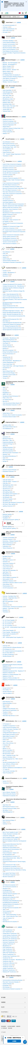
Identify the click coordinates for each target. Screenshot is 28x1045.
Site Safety (5, 810)
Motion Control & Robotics (9, 49)
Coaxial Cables (6, 93)
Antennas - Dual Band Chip (9, 596)
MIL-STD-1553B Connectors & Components (13, 204)
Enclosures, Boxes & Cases (9, 416)
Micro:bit (5, 401)
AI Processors (6, 724)
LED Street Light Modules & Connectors (12, 502)
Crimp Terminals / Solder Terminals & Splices (13, 180)
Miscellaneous (6, 211)
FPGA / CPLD (6, 397)
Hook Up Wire (6, 97)
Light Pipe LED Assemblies (9, 570)
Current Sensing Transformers (10, 935)
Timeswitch (5, 376)
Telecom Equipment (7, 548)
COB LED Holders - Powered (10, 481)
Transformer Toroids (7, 966)
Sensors (5, 781)
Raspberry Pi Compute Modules (10, 674)
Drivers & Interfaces (7, 738)
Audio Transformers (7, 930)
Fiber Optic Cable (7, 95)
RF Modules (5, 985)
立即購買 (14, 1041)
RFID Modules (6, 987)
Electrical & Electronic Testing (10, 839)
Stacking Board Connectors (9, 238)
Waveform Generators (8, 876)
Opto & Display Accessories (9, 577)
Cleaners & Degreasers (8, 124)
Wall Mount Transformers (9, 970)
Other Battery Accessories (9, 78)
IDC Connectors (6, 198)
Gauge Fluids (6, 126)
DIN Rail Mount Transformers (10, 937)
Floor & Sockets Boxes (8, 353)
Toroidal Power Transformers (10, 956)
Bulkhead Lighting (7, 514)
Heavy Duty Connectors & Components (12, 193)
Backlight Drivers (7, 556)
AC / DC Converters (7, 622)
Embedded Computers (8, 471)
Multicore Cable (6, 100)
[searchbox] (12, 17)
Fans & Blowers (6, 251)
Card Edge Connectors (8, 169)
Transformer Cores (7, 965)
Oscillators (5, 274)
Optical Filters (6, 575)
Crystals (5, 270)
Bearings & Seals (7, 438)
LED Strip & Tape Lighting (9, 504)
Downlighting (6, 516)
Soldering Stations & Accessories (11, 904)
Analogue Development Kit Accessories (12, 284)
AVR (4, 389)
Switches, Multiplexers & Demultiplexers (12, 767)
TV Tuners (5, 769)
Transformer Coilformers (8, 963)
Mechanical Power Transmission (10, 452)
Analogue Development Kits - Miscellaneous (13, 286)
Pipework (5, 454)
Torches (5, 378)
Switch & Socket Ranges (9, 373)
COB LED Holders (7, 479)
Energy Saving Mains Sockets (10, 352)
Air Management (7, 890)
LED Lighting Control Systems (10, 493)
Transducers (6, 783)
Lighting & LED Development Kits (11, 319)
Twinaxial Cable (6, 111)
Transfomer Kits (6, 958)
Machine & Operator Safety (9, 47)
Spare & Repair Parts (8, 371)
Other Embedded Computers (10, 404)
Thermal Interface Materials (9, 260)
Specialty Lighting (7, 526)
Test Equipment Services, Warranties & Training (14, 870)
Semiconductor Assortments (10, 710)
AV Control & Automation (9, 25)
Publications (6, 546)
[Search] (25, 17)
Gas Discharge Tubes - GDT (9, 147)
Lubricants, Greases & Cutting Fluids (11, 128)
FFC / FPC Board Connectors (10, 190)
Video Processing (7, 772)
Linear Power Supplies (8, 630)
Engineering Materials (8, 442)
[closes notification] (26, 2)
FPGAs (4, 739)
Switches (5, 823)
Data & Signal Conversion (9, 734)
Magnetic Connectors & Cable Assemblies (13, 205)
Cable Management (7, 92)
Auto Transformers (7, 931)
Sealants (5, 133)
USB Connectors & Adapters (10, 243)
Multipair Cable (6, 102)
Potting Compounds (7, 131)
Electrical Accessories (8, 350)
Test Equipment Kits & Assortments (11, 868)
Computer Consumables (8, 537)
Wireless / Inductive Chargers (10, 82)
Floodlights (5, 517)
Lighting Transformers (8, 944)
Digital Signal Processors (9, 736)
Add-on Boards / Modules (9, 792)
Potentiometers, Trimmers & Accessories (12, 606)
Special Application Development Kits (12, 329)
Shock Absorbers (7, 459)
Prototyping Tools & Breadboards (11, 900)
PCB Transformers (7, 947)
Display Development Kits (9, 305)
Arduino (4, 391)
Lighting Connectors (8, 506)
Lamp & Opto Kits (7, 567)
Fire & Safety (6, 689)
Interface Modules (7, 983)
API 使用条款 (4, 1028)
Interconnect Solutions (8, 563)
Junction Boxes (6, 359)
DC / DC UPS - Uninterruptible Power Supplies (14, 627)
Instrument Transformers (9, 942)
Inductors (5, 605)
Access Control (6, 688)
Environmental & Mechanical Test (11, 844)
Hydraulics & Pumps (7, 449)
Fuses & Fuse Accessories (9, 145)
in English (3, 1032)
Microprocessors (7, 753)
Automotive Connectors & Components (12, 166)
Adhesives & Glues (7, 119)
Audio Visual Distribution (9, 28)
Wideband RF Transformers (9, 971)
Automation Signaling (8, 40)
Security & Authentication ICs (10, 762)
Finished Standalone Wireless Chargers (12, 76)
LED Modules (6, 497)
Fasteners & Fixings (7, 444)
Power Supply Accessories (9, 634)
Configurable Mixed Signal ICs (10, 732)
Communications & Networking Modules (12, 980)
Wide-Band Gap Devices (9, 715)
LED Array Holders (7, 486)
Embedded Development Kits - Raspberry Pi (13, 671)
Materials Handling (7, 895)
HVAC (4, 253)
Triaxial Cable (6, 109)
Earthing (5, 348)
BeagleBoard (6, 392)
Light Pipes (5, 572)
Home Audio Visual (7, 30)
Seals (4, 457)
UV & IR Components (8, 587)
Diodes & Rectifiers (7, 703)
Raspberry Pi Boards (8, 672)
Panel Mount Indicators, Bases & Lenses (12, 582)
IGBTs (4, 707)
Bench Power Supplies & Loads (10, 832)
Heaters (4, 257)
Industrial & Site (6, 357)
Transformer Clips (7, 961)
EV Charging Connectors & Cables (11, 186)
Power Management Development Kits (12, 322)
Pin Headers (6, 221)
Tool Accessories (7, 911)
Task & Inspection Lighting (9, 528)
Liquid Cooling (6, 258)
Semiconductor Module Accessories (11, 989)
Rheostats (5, 610)
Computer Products (7, 539)
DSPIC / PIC (6, 394)
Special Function (7, 765)
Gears (4, 445)
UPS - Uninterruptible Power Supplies (12, 637)
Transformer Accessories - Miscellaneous (13, 959)
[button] (2, 13)
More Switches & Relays (8, 820)
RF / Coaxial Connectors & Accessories (12, 229)
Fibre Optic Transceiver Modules (11, 982)
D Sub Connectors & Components (11, 183)
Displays (5, 558)
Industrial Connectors (8, 200)
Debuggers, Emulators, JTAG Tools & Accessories (15, 299)
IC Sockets (5, 197)
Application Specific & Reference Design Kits (13, 291)
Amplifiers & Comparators (9, 725)
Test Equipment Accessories (10, 866)
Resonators (5, 276)
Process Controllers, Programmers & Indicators (14, 53)
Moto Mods (5, 321)
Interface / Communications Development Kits (14, 316)
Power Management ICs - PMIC (10, 758)
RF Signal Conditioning (8, 654)
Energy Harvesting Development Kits (12, 312)
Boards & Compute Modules (9, 469)
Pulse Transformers (7, 949)
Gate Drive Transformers (9, 940)
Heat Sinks (5, 255)
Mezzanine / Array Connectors (10, 209)
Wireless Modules (7, 656)
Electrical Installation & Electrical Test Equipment (14, 841)
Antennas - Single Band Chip (10, 598)
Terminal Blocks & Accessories (10, 240)
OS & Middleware (7, 428)
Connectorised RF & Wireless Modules (12, 647)
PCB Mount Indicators (8, 580)
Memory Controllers (7, 750)
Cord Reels (5, 343)
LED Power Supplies (7, 499)
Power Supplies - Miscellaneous (10, 632)
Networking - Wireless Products (10, 541)
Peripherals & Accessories (9, 795)
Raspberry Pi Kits (7, 676)
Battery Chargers (7, 66)
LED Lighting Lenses (8, 495)
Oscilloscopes (6, 851)
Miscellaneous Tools (7, 899)
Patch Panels (6, 218)
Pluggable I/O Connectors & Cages (11, 226)
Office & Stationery (7, 544)
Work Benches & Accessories (10, 921)
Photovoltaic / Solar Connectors (10, 219)
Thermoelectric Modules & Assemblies (12, 262)
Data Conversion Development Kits (11, 297)
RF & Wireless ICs (7, 649)
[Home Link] (8, 13)
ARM (4, 387)
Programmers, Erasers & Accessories (12, 324)
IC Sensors (5, 745)
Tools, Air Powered (7, 918)
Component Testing (7, 835)
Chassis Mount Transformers (10, 933)
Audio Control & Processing (9, 727)
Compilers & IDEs (7, 425)
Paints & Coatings (7, 130)
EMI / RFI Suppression (8, 601)
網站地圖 (10, 1028)
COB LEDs (5, 483)
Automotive (5, 437)
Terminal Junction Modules (9, 241)
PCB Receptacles (7, 216)
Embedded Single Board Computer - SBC (13, 310)
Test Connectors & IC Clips (9, 864)
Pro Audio (5, 32)
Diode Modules (6, 701)
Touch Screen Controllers (9, 771)
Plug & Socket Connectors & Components (13, 223)
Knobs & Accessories (8, 451)
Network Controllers (7, 757)
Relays (4, 822)
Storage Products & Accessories (10, 907)
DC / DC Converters (7, 625)
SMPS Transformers (7, 951)
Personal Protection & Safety (10, 808)
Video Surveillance (7, 693)
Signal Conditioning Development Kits (12, 328)
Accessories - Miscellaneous (10, 338)
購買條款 (18, 1026)
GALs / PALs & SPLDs (8, 743)
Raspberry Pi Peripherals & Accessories (12, 679)
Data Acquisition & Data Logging (11, 837)
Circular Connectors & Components (11, 171)
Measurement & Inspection (9, 897)
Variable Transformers (8, 968)
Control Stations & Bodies (9, 42)
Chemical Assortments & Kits (10, 123)
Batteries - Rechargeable (9, 64)
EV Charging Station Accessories (11, 75)
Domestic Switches (7, 346)
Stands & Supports (7, 906)
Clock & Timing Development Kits (11, 296)
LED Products (6, 565)
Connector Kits (6, 176)
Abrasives (5, 888)
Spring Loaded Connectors (9, 236)
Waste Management (8, 812)
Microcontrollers (7, 751)
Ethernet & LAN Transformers (10, 938)
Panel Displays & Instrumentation (11, 51)
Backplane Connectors (8, 167)
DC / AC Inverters (7, 623)
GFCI (4, 355)
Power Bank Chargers (8, 80)
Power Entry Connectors (8, 228)
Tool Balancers (6, 912)
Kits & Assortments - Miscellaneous (11, 360)
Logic (4, 746)
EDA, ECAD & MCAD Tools (9, 426)
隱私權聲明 (3, 1026)
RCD (4, 369)
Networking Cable (7, 104)
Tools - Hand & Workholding (9, 914)
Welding (5, 919)
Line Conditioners (7, 149)
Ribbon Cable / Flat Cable (9, 106)
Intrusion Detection (7, 691)
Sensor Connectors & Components (11, 234)
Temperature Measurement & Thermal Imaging (14, 861)
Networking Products (8, 542)
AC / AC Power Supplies (8, 620)
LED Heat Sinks (6, 490)
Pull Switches (6, 367)
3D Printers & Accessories (9, 885)
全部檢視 (19, 22)
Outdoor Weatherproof (8, 362)
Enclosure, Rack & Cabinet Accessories (12, 415)
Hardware (5, 561)
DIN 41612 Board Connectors (10, 184)
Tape (4, 909)
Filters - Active (6, 741)
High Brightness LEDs (8, 485)
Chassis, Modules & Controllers (10, 834)
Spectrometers (6, 859)
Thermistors (5, 155)
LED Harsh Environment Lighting (10, 519)
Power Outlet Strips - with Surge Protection (13, 366)
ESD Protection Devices (8, 143)
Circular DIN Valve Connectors (10, 173)
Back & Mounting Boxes (8, 339)
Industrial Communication (9, 44)
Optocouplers (6, 579)
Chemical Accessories (8, 121)
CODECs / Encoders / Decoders (10, 729)
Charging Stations (7, 73)
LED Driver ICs (6, 488)
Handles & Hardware (8, 447)
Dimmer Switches (7, 345)
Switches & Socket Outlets (9, 374)
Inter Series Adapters (8, 202)
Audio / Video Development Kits (10, 294)
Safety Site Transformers (9, 952)
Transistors (5, 713)
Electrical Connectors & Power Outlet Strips (13, 188)
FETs (4, 705)
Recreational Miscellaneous (9, 456)
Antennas (5, 27)
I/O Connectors (6, 195)
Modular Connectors (8, 214)
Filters (4, 603)
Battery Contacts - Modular (9, 69)
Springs (4, 461)
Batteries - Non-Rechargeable (10, 62)
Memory (5, 748)
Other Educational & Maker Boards (11, 403)
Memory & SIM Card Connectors (11, 207)
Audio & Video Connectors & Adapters (12, 164)
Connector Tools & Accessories (10, 178)
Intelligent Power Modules (9, 708)
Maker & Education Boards (9, 794)
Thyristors (5, 712)
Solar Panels (6, 635)
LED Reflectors (6, 500)
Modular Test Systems (8, 845)
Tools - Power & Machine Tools (10, 916)
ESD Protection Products (9, 806)
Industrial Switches (7, 46)
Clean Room (6, 805)
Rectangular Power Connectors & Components (14, 231)
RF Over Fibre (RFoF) (8, 652)
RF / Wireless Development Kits (10, 326)
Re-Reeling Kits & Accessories (10, 902)
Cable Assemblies (7, 90)
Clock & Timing (6, 731)
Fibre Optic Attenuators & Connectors (12, 191)
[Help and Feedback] (25, 1042)
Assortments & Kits (7, 892)
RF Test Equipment (7, 854)
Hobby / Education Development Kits (12, 314)
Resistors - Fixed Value (8, 608)
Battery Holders (6, 71)
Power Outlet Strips (7, 364)
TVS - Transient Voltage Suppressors (12, 154)
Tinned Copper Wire (8, 107)
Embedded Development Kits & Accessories (13, 307)
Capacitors (5, 599)
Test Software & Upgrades (9, 874)
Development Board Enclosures (10, 396)
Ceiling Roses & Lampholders (10, 341)
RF (3, 760)
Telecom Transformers (8, 954)
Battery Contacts (7, 68)
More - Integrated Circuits (9, 755)
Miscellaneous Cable (8, 99)
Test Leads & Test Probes (9, 873)
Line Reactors (6, 150)
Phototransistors (7, 586)
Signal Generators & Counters (10, 856)
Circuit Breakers (6, 141)
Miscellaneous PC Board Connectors (11, 212)
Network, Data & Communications (11, 849)
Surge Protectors (7, 152)
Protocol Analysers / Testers (9, 852)
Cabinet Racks (6, 413)
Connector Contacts (7, 174)
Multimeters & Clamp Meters (10, 847)
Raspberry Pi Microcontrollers (10, 678)
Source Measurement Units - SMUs (11, 858)
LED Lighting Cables (8, 492)
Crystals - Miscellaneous (9, 272)
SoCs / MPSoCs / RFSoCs (9, 764)
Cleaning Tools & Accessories (10, 893)
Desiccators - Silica (7, 440)
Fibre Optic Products (8, 560)
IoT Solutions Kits (7, 399)
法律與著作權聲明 (11, 1026)
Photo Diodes (6, 584)
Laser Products (6, 568)
